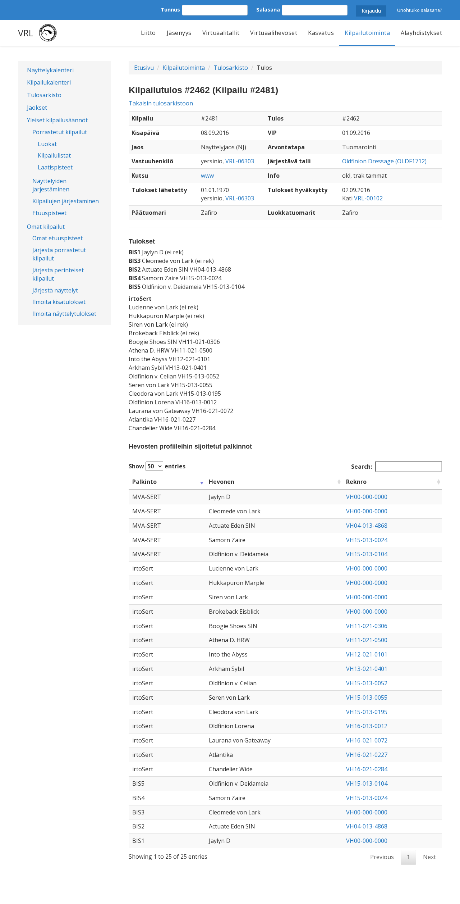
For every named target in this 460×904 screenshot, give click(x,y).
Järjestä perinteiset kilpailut (58, 274)
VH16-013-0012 (366, 726)
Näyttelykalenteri (50, 70)
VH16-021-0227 (366, 755)
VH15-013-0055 (366, 697)
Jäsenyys (179, 33)
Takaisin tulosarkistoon (161, 103)
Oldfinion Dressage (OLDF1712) (384, 161)
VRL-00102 (368, 198)
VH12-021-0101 (366, 654)
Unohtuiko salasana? (419, 10)
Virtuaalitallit (221, 33)
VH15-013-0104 (366, 554)
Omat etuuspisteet (57, 238)
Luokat (47, 144)
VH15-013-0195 (366, 712)
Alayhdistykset (421, 33)
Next (429, 857)
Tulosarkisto (44, 95)
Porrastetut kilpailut (59, 132)
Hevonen (221, 482)
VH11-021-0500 (366, 640)
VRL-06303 (239, 161)
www (207, 176)
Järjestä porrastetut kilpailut (59, 254)
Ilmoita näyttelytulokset (64, 314)
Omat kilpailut (46, 227)
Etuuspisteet (49, 213)
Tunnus (170, 9)
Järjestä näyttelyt (55, 290)
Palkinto (144, 482)
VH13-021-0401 (366, 669)
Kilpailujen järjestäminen (65, 201)
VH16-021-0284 (366, 769)
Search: (361, 467)
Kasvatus (321, 33)
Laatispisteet (55, 167)
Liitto (148, 33)
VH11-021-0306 (366, 626)
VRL (25, 33)
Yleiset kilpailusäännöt (57, 120)
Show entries (157, 466)
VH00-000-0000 (366, 497)
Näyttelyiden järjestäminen (50, 185)
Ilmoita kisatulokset (59, 302)
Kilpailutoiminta (367, 33)
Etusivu (144, 68)
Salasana (268, 9)
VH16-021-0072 (366, 740)
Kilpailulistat (54, 155)
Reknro (356, 482)
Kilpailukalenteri (49, 82)
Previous (382, 857)
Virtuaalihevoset (273, 33)
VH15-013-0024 (366, 540)
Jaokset (37, 108)
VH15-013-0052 (366, 683)
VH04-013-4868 (366, 526)
